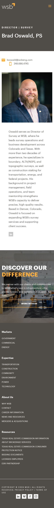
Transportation (10, 364)
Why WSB (6, 403)
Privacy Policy (24, 490)
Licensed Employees (12, 459)
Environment (9, 377)
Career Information (13, 412)
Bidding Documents (12, 454)
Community (8, 373)
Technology (8, 386)
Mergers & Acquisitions (15, 421)
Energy (5, 347)
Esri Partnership (11, 463)
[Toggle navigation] (49, 5)
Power (5, 382)
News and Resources (13, 417)
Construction (10, 368)
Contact (6, 408)
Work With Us (29, 303)
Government (9, 338)
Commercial (8, 343)
